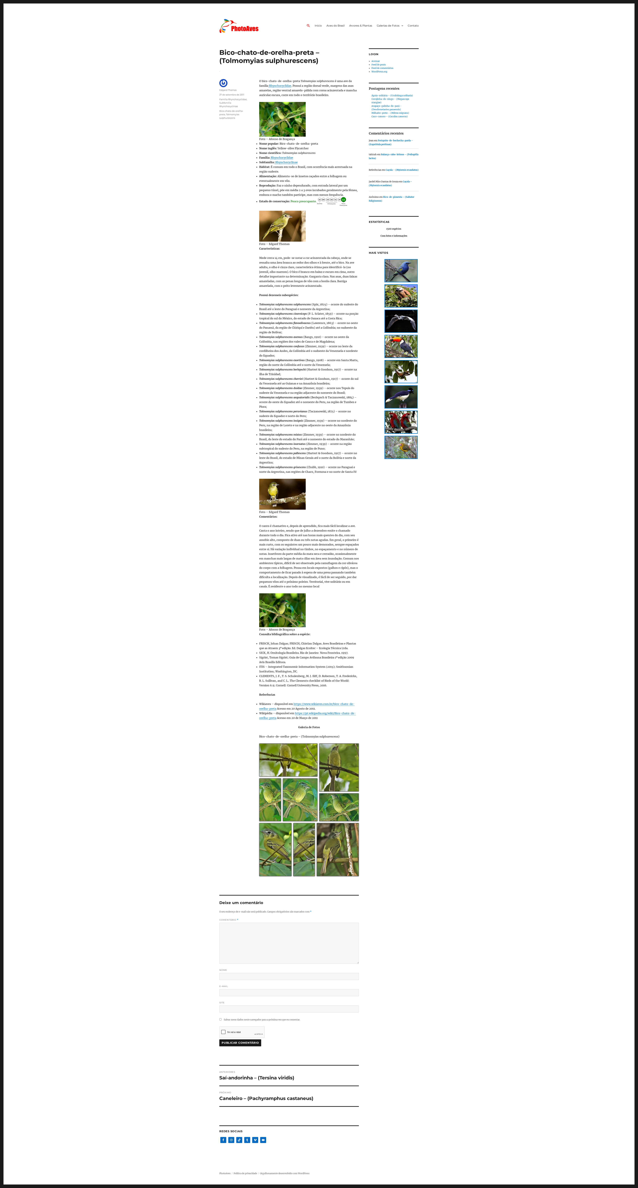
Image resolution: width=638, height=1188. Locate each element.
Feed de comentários (382, 68)
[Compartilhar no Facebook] (302, 775)
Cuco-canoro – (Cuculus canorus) (390, 116)
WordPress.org (379, 71)
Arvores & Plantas (360, 25)
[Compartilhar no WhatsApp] (307, 775)
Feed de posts (379, 64)
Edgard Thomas (228, 90)
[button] (308, 26)
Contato (413, 25)
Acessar (376, 61)
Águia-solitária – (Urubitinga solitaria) (392, 95)
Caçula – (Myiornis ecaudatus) (402, 170)
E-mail (223, 986)
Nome (223, 970)
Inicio (318, 25)
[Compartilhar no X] (298, 775)
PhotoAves (225, 1173)
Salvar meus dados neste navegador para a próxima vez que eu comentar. (262, 1019)
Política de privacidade (245, 1173)
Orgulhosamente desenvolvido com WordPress (285, 1173)
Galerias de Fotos (388, 25)
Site (222, 1002)
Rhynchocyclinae (286, 162)
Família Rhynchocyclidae (233, 99)
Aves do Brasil (335, 25)
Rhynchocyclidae (279, 85)
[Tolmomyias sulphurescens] (309, 119)
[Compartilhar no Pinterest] (311, 775)
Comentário (228, 919)
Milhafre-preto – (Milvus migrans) (390, 113)
